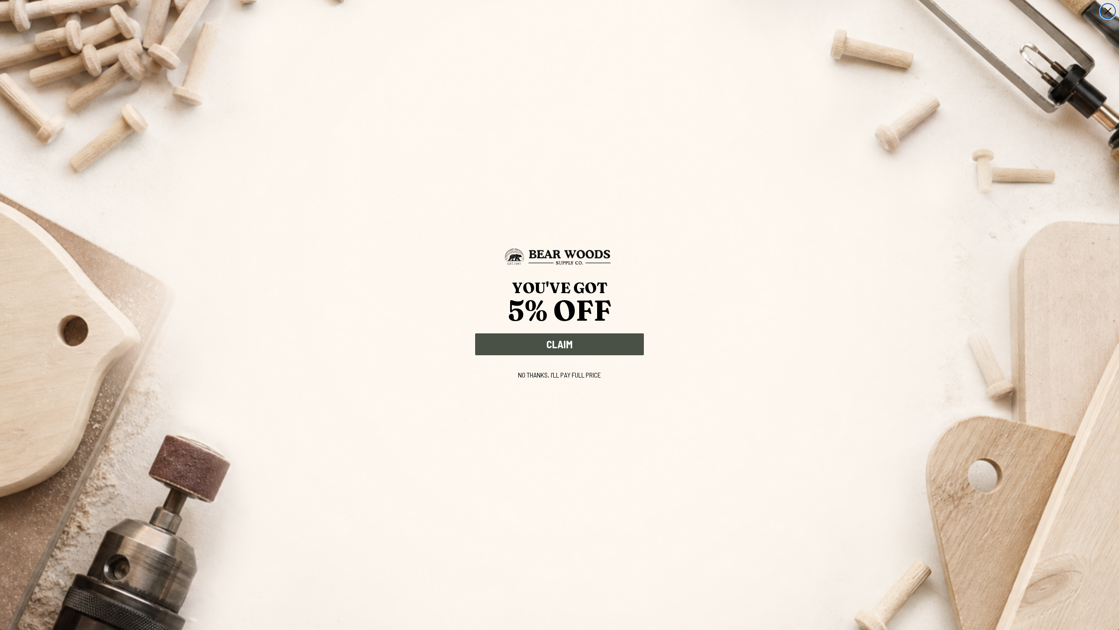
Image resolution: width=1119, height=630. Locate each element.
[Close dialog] (1108, 11)
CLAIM (559, 344)
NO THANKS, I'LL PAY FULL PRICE (559, 375)
